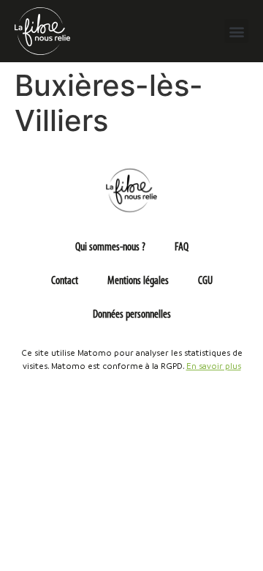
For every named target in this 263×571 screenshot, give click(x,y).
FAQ (181, 247)
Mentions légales (138, 281)
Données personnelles (132, 315)
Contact (64, 281)
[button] (236, 31)
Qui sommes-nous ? (110, 247)
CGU (205, 281)
